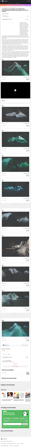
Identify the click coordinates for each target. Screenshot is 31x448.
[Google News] (11, 441)
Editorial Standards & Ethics (4, 445)
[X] (5, 441)
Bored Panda (4, 439)
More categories (6, 420)
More (20, 3)
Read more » (15, 363)
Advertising (9, 443)
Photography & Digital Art (6, 7)
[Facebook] (1, 441)
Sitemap (22, 443)
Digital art (3, 350)
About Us (13, 443)
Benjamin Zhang (5, 15)
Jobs (15, 443)
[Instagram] (2, 441)
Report (28, 122)
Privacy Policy (11, 445)
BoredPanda (4, 1)
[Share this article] (28, 61)
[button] (27, 390)
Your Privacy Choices (4, 443)
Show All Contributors (15, 366)
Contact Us (18, 443)
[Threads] (8, 441)
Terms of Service (16, 445)
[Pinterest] (4, 441)
